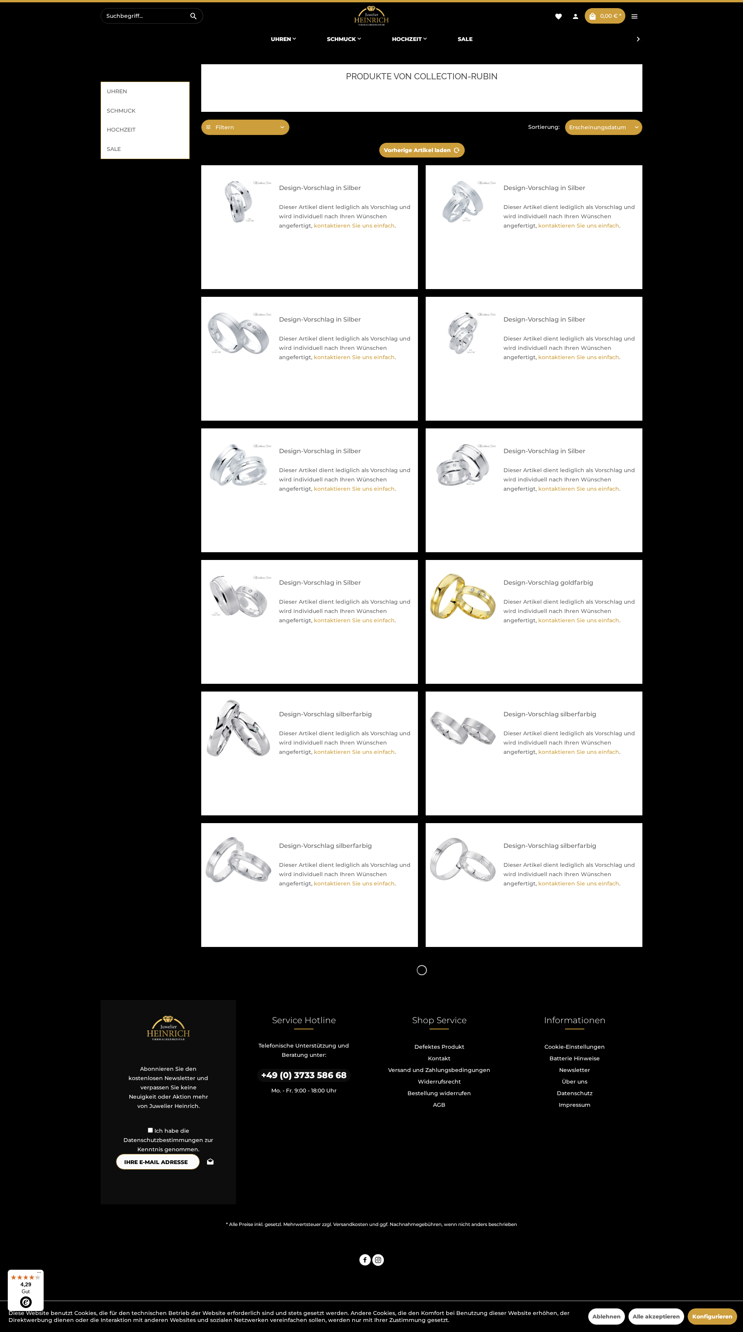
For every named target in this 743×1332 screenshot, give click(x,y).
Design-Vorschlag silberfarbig (325, 714)
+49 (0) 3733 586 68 (304, 1075)
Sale (114, 149)
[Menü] (39, 1274)
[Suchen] (193, 16)
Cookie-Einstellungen (574, 1046)
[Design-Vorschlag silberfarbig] (238, 728)
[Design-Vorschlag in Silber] (238, 201)
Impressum (575, 1104)
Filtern (224, 127)
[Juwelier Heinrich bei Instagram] (378, 1261)
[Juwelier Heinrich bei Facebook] (365, 1261)
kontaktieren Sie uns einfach (354, 225)
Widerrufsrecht (439, 1081)
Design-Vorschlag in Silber (320, 188)
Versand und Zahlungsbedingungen (439, 1070)
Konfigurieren (712, 1316)
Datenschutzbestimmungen (163, 1140)
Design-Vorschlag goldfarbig (548, 582)
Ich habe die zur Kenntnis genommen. (168, 1140)
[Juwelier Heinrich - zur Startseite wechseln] (371, 16)
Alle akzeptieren (656, 1316)
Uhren (117, 91)
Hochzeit (121, 129)
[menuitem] (152, 16)
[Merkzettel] (558, 16)
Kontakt (439, 1058)
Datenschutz (574, 1093)
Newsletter (574, 1070)
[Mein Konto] (575, 16)
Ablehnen (606, 1316)
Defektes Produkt (439, 1046)
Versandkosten (350, 1224)
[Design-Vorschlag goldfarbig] (463, 596)
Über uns (574, 1081)
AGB (439, 1104)
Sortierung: (544, 126)
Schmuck (121, 110)
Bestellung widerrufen (439, 1093)
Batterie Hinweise (575, 1058)
